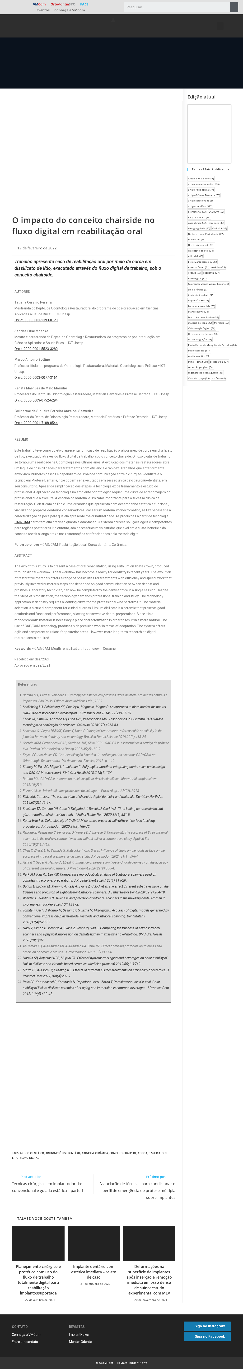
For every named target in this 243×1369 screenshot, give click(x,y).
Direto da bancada (201, 245)
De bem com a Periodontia (206, 234)
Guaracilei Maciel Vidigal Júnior (208, 283)
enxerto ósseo (198, 267)
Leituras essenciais (201, 306)
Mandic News (198, 311)
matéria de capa (200, 322)
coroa (142, 1153)
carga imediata (199, 217)
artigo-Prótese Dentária (63, 1153)
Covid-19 (219, 228)
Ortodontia (63, 4)
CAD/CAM (88, 1153)
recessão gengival (200, 367)
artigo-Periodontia (201, 189)
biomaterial (197, 211)
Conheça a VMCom (69, 10)
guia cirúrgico (198, 289)
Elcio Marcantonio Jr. (202, 261)
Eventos (43, 10)
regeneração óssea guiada (205, 372)
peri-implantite (199, 356)
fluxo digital (29, 1157)
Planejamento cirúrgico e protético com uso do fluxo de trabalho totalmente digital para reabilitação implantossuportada (38, 1280)
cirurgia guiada (199, 228)
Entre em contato (25, 1342)
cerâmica (101, 1153)
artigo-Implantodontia (204, 184)
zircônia (219, 378)
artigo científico (32, 1153)
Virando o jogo (199, 378)
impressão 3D (198, 300)
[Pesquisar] (234, 7)
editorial (195, 256)
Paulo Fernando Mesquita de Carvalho (212, 345)
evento (194, 272)
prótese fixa (219, 361)
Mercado (221, 322)
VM (39, 4)
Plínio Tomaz (198, 361)
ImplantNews (79, 1334)
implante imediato (201, 295)
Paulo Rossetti (199, 350)
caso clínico (197, 222)
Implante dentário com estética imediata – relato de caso (93, 1272)
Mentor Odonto (80, 1342)
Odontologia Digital (201, 328)
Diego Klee (196, 239)
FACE (84, 4)
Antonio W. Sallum (201, 178)
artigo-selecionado (201, 200)
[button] (220, 26)
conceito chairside (122, 1153)
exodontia (211, 272)
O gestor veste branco (203, 334)
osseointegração (200, 339)
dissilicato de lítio (201, 250)
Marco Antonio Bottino (203, 317)
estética (218, 267)
